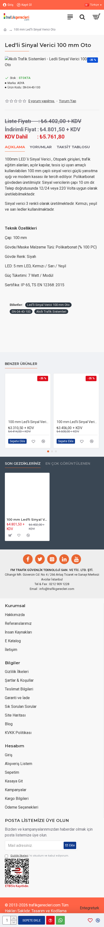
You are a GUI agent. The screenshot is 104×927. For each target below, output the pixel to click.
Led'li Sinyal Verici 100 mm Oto (48, 305)
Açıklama (15, 147)
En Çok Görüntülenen (67, 464)
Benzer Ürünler (21, 364)
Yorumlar (41, 147)
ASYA (20, 83)
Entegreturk (89, 908)
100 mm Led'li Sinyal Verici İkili (28, 422)
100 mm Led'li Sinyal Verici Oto (27, 519)
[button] (48, 451)
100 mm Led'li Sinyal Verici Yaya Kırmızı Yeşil (77, 422)
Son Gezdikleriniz (23, 464)
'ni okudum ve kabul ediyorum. (39, 855)
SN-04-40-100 (21, 311)
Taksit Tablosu (73, 147)
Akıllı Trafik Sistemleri (51, 311)
